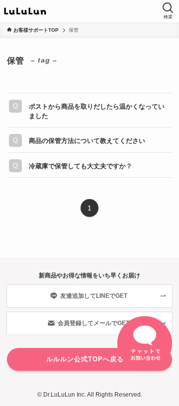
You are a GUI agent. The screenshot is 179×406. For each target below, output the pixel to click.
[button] (168, 11)
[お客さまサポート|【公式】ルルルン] (25, 11)
